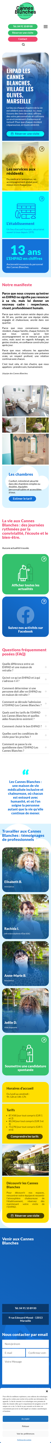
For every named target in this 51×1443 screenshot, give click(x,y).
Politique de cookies (24, 1440)
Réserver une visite (22, 32)
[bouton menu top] (45, 27)
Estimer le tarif (22, 498)
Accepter (25, 1419)
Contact (22, 38)
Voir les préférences (25, 1434)
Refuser (25, 1426)
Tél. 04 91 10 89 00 (23, 26)
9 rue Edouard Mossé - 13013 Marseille (26, 1319)
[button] (47, 1391)
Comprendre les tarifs (24, 1136)
